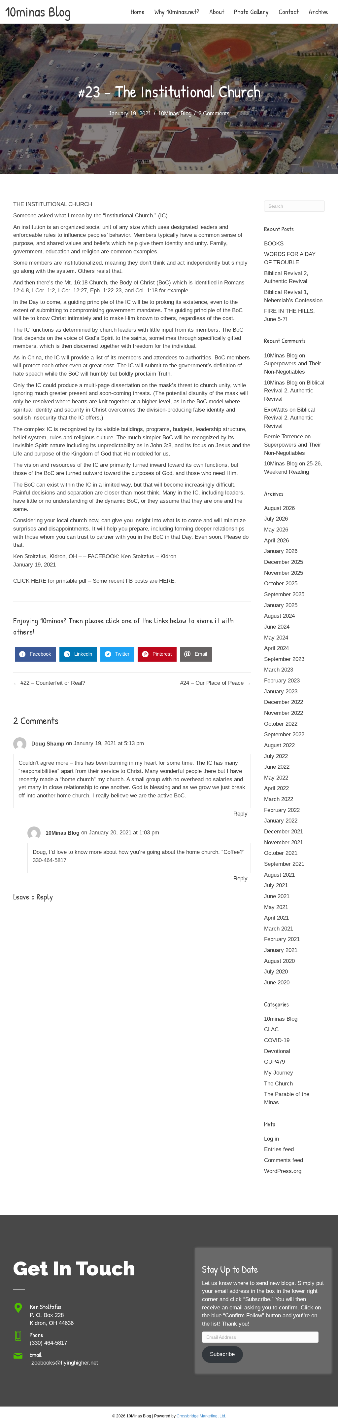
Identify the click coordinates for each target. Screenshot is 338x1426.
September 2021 (284, 864)
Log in (271, 1139)
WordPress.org (282, 1171)
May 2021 (276, 907)
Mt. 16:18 (75, 282)
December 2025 (283, 562)
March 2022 (278, 799)
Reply (240, 814)
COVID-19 (276, 1040)
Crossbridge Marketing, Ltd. (201, 1416)
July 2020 (276, 972)
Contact (289, 12)
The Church (278, 1083)
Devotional (277, 1051)
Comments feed (283, 1160)
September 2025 (284, 594)
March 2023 (278, 670)
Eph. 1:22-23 (105, 290)
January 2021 (280, 950)
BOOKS (274, 243)
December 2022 (283, 702)
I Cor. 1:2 (43, 290)
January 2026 (280, 551)
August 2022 (279, 745)
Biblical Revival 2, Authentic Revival (294, 391)
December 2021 (283, 831)
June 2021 (276, 896)
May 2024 (276, 638)
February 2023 (282, 680)
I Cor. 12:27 (72, 290)
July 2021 (276, 885)
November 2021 (283, 842)
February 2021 (282, 939)
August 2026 (279, 508)
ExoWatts (276, 410)
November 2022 (283, 713)
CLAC (271, 1029)
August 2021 (279, 875)
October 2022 (280, 724)
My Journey (278, 1073)
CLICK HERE (29, 581)
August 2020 (279, 961)
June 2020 (276, 982)
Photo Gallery (251, 12)
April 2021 (276, 918)
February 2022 (282, 810)
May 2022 (276, 778)
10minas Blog (280, 1019)
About (216, 12)
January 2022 (280, 821)
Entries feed (279, 1149)
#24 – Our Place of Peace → (215, 683)
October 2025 (280, 583)
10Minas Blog (174, 113)
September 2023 (284, 659)
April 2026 (276, 540)
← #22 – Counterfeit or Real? (49, 683)
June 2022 (276, 767)
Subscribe (222, 1354)
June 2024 (276, 627)
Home (138, 12)
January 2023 (280, 691)
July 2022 (276, 756)
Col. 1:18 (146, 290)
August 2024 (279, 616)
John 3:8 (160, 445)
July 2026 (276, 519)
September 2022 (284, 734)
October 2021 (280, 853)
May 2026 (276, 530)
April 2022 (276, 788)
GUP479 (274, 1062)
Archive (318, 12)
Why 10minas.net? (176, 12)
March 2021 (278, 929)
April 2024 (276, 648)
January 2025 (280, 605)
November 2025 (283, 573)
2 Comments (214, 113)
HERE (166, 581)
